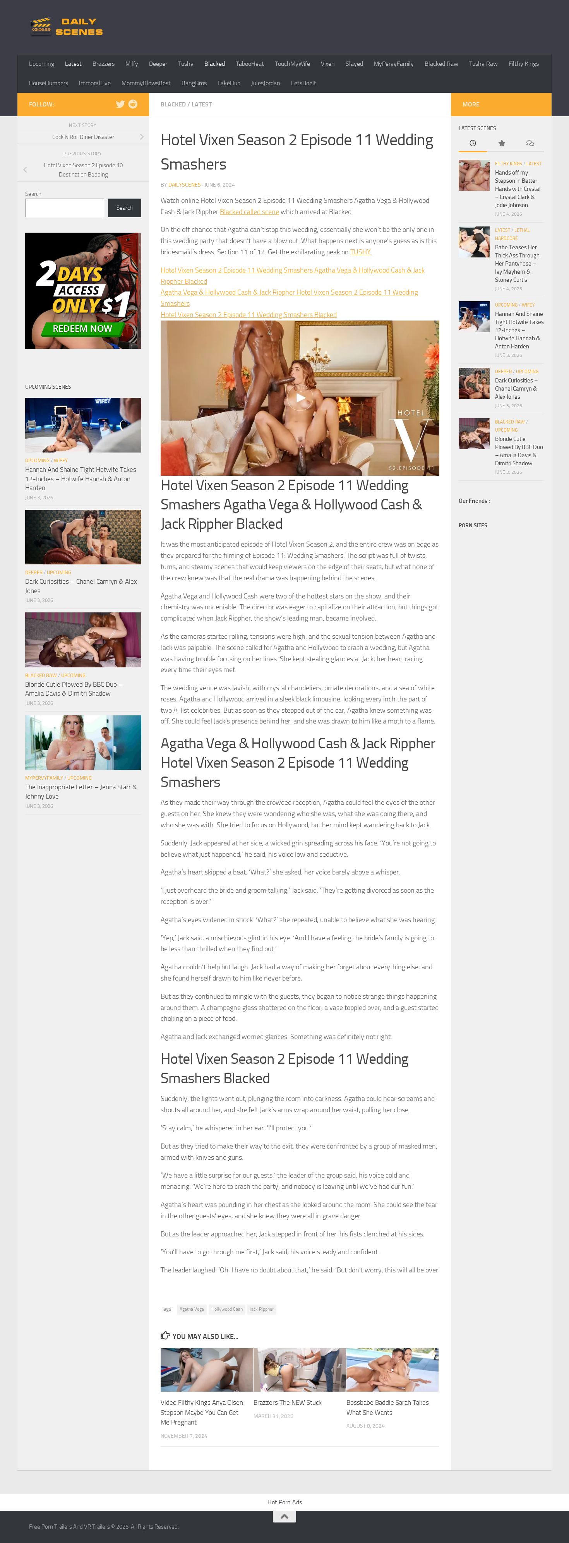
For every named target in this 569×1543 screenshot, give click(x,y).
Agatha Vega (192, 1309)
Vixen (328, 63)
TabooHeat (250, 63)
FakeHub (229, 83)
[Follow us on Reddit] (132, 104)
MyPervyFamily (394, 63)
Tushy (186, 63)
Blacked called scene (249, 211)
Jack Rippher (262, 1309)
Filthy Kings (524, 63)
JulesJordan (265, 83)
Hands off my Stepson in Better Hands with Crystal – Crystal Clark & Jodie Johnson (517, 189)
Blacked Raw (441, 63)
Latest (73, 63)
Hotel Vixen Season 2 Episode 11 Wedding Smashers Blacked (249, 314)
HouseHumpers (48, 83)
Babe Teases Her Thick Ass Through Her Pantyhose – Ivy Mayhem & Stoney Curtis (517, 263)
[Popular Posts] (501, 143)
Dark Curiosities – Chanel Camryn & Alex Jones (516, 388)
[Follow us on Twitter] (120, 104)
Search (33, 193)
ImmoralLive (95, 83)
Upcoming (41, 63)
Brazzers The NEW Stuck (288, 1402)
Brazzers (104, 63)
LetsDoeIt (303, 83)
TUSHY (360, 252)
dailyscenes (184, 185)
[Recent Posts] (473, 143)
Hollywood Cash (227, 1309)
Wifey (61, 460)
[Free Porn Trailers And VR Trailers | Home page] (67, 27)
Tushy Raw (483, 63)
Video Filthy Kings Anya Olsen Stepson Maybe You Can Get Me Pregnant (202, 1412)
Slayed (354, 63)
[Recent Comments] (530, 143)
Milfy (131, 63)
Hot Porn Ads (284, 1502)
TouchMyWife (292, 63)
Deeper (158, 63)
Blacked (214, 63)
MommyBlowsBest (146, 83)
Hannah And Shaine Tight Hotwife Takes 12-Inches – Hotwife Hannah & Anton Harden (80, 479)
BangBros (194, 83)
